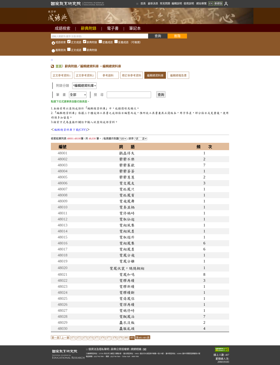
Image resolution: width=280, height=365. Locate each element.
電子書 (113, 28)
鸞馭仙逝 (127, 219)
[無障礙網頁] (222, 350)
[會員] (226, 3)
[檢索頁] (67, 23)
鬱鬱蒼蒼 (127, 171)
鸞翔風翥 (127, 231)
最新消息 (153, 3)
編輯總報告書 (178, 75)
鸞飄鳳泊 (127, 316)
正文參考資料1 (62, 75)
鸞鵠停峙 (127, 310)
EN (210, 3)
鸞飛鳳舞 (127, 201)
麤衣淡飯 (127, 322)
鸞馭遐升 (127, 237)
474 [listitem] (91, 337)
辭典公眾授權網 (120, 349)
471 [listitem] (73, 337)
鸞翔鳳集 (127, 243)
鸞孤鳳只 (127, 189)
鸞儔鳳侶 (127, 298)
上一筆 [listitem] (65, 337)
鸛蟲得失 (127, 153)
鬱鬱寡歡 (127, 165)
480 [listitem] (126, 337)
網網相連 (136, 349)
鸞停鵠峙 (127, 213)
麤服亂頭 (127, 328)
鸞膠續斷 (127, 292)
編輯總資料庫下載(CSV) (70, 129)
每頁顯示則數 (111, 138)
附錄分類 (62, 85)
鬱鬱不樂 (127, 159)
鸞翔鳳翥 (127, 249)
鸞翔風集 (127, 225)
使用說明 (189, 3)
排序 (131, 138)
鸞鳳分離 (127, 261)
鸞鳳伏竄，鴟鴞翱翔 (126, 268)
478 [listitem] (114, 337)
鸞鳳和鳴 (127, 274)
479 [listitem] (120, 337)
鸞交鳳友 (127, 183)
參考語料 (108, 75)
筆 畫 (61, 95)
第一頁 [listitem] (55, 337)
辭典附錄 (88, 28)
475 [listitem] (97, 337)
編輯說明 (177, 3)
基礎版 (218, 3)
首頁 (143, 3)
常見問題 (165, 3)
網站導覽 (201, 3)
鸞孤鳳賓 (127, 195)
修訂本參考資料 (131, 75)
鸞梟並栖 (127, 207)
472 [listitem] (79, 337)
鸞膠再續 (127, 280)
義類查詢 (60, 50)
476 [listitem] (103, 337)
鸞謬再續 (127, 304)
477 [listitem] (108, 337)
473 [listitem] (85, 337)
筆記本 (135, 28)
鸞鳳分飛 (127, 255)
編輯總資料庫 (155, 75)
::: (137, 3)
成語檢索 (62, 28)
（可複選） (106, 42)
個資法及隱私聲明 (98, 349)
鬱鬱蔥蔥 (127, 177)
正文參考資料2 (85, 75)
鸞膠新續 (127, 286)
